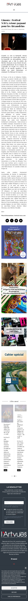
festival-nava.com (20, 215)
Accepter (14, 588)
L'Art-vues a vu (14, 29)
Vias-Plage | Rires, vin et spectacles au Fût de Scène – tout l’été (21, 439)
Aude (9, 29)
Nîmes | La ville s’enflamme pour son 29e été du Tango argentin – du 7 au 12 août (7, 439)
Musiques (19, 419)
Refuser (14, 592)
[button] (25, 568)
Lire (5, 470)
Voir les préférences (14, 596)
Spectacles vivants (6, 417)
